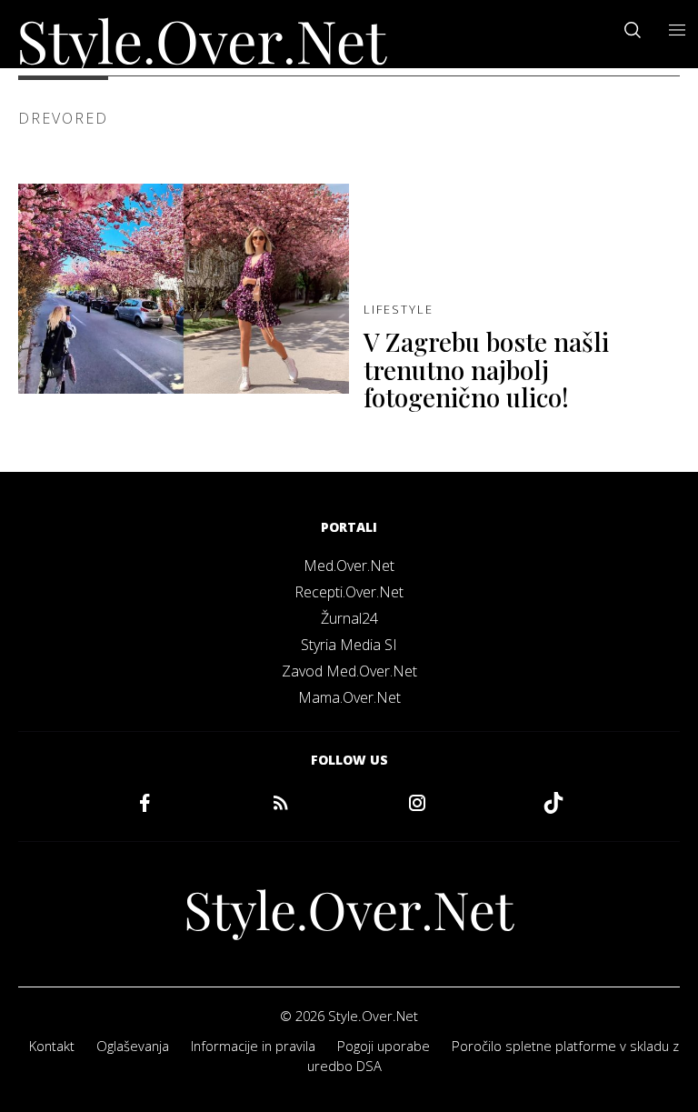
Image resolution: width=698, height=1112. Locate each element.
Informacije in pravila (253, 1046)
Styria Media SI (349, 645)
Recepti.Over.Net (349, 592)
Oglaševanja (132, 1046)
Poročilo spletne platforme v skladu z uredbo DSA (493, 1056)
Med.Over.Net (349, 566)
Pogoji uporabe (383, 1046)
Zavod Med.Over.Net (349, 671)
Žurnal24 (349, 618)
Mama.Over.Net (349, 697)
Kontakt (52, 1046)
